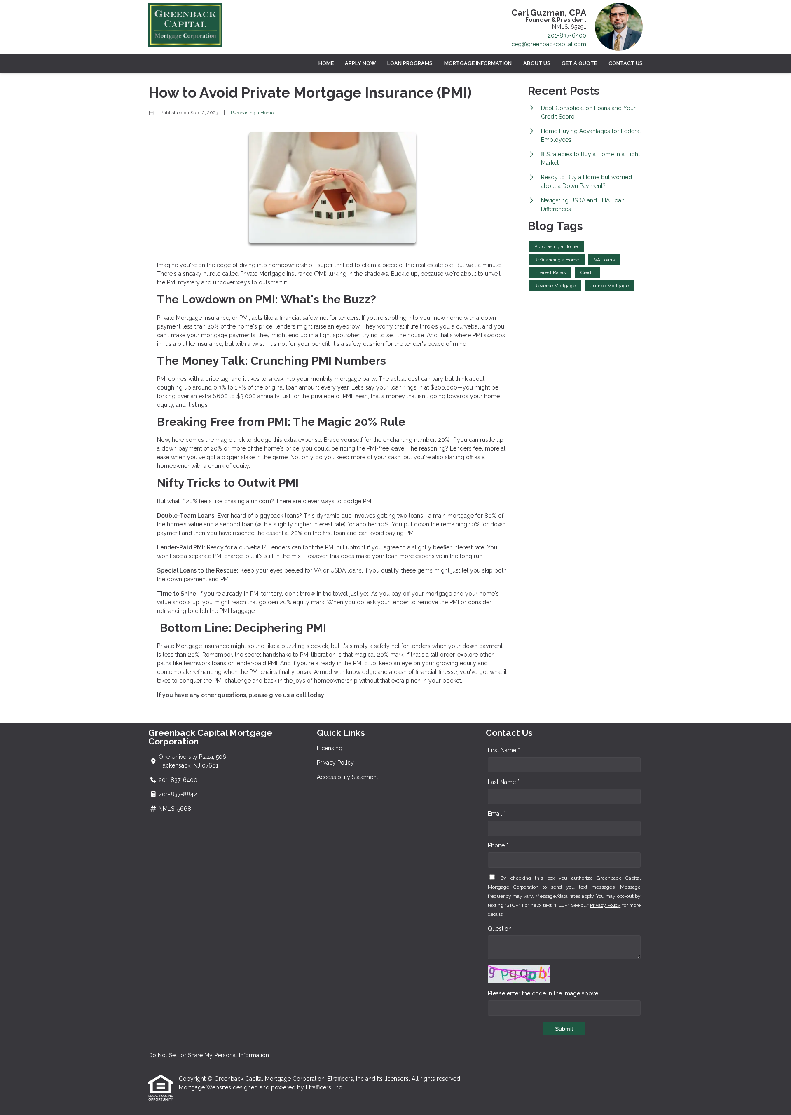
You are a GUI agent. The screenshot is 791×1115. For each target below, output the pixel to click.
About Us (536, 63)
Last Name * (504, 782)
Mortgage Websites (206, 1087)
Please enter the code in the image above (543, 993)
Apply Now (360, 63)
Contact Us (625, 63)
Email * (497, 813)
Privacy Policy (335, 762)
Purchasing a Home (252, 112)
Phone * (498, 845)
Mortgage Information (478, 63)
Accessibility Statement (347, 777)
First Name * (504, 750)
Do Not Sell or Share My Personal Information (208, 1055)
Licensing (329, 748)
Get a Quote (579, 63)
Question (500, 928)
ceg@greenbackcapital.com (548, 44)
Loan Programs (410, 63)
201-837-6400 (567, 35)
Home (326, 63)
